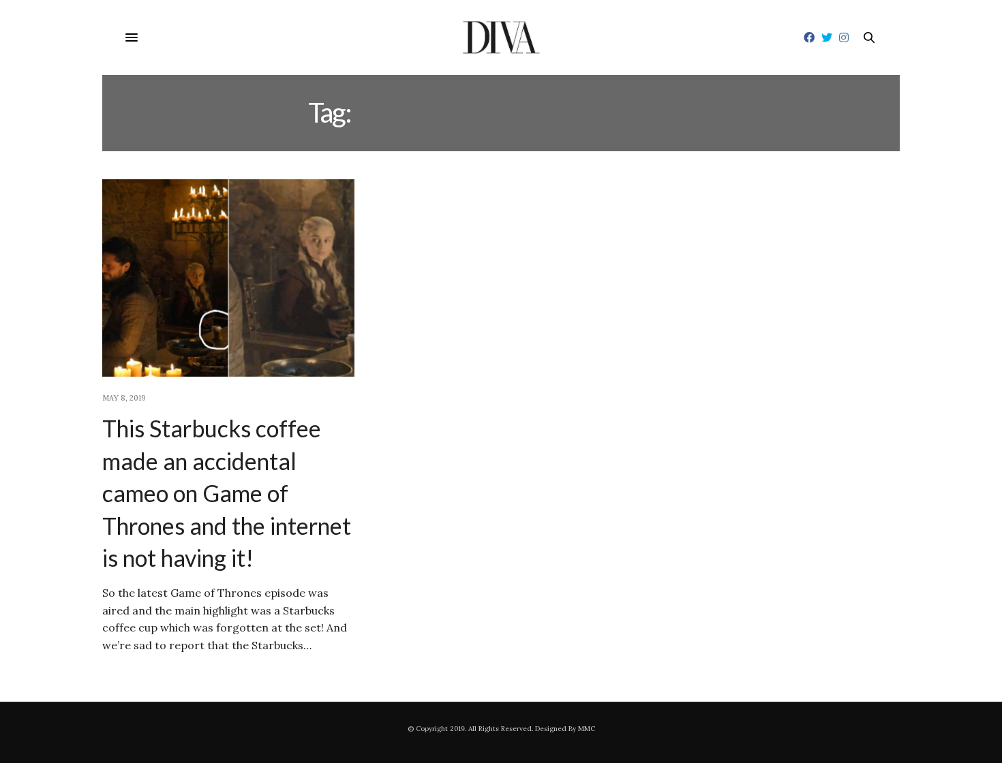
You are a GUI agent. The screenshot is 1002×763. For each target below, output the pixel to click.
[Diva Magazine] (501, 37)
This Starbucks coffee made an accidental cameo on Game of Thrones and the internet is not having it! (226, 493)
